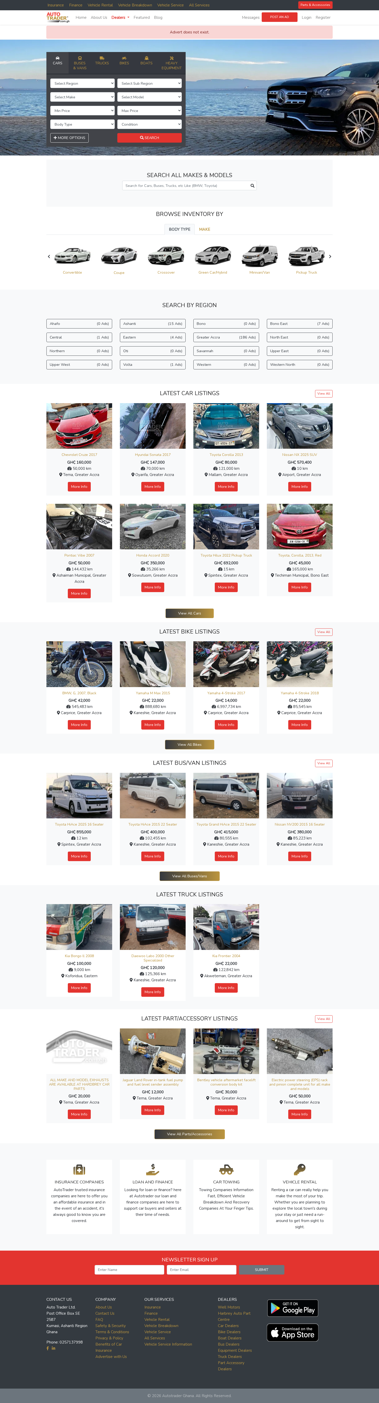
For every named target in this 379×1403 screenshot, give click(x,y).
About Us (99, 17)
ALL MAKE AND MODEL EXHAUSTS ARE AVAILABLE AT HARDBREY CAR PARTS (79, 1084)
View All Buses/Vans (189, 876)
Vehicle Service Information (168, 1344)
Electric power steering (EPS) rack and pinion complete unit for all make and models (299, 1084)
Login (306, 17)
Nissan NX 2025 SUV (299, 454)
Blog (158, 17)
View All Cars (189, 613)
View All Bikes (190, 744)
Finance (76, 5)
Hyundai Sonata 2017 (153, 454)
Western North (299, 364)
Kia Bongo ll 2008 (79, 956)
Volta (152, 364)
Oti (152, 350)
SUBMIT (261, 1269)
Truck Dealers (230, 1356)
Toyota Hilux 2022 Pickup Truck (226, 555)
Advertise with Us (111, 1356)
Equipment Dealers (235, 1350)
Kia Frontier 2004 (226, 956)
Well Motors (229, 1307)
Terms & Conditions (112, 1332)
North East (299, 337)
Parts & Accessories (315, 5)
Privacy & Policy (109, 1338)
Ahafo (79, 323)
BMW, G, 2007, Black (79, 693)
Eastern (152, 337)
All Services (199, 5)
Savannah (226, 350)
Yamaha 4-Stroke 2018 (300, 693)
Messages (251, 17)
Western (226, 364)
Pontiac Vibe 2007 (79, 555)
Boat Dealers (230, 1338)
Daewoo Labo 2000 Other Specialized (152, 958)
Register (323, 17)
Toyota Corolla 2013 (226, 454)
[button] (292, 1306)
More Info (79, 486)
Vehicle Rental (100, 5)
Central (79, 337)
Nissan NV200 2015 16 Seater (300, 824)
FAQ (99, 1319)
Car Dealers (228, 1325)
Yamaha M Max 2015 (153, 693)
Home (81, 17)
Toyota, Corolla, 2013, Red (300, 555)
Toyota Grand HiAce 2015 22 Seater (226, 824)
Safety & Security (110, 1325)
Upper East (299, 350)
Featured (142, 17)
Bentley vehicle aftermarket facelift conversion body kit (226, 1082)
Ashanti (152, 323)
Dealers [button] (118, 17)
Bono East (299, 323)
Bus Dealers (229, 1344)
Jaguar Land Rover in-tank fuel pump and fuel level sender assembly (153, 1082)
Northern (79, 350)
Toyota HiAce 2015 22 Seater (152, 824)
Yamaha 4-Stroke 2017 (226, 693)
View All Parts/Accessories (189, 1134)
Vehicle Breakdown (135, 5)
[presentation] (49, 257)
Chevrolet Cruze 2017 (79, 454)
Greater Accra (226, 337)
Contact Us (104, 1313)
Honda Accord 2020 (152, 555)
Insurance (55, 5)
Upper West (79, 364)
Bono (226, 323)
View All (323, 393)
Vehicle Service (170, 5)
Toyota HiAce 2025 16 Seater (79, 824)
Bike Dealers (229, 1332)
